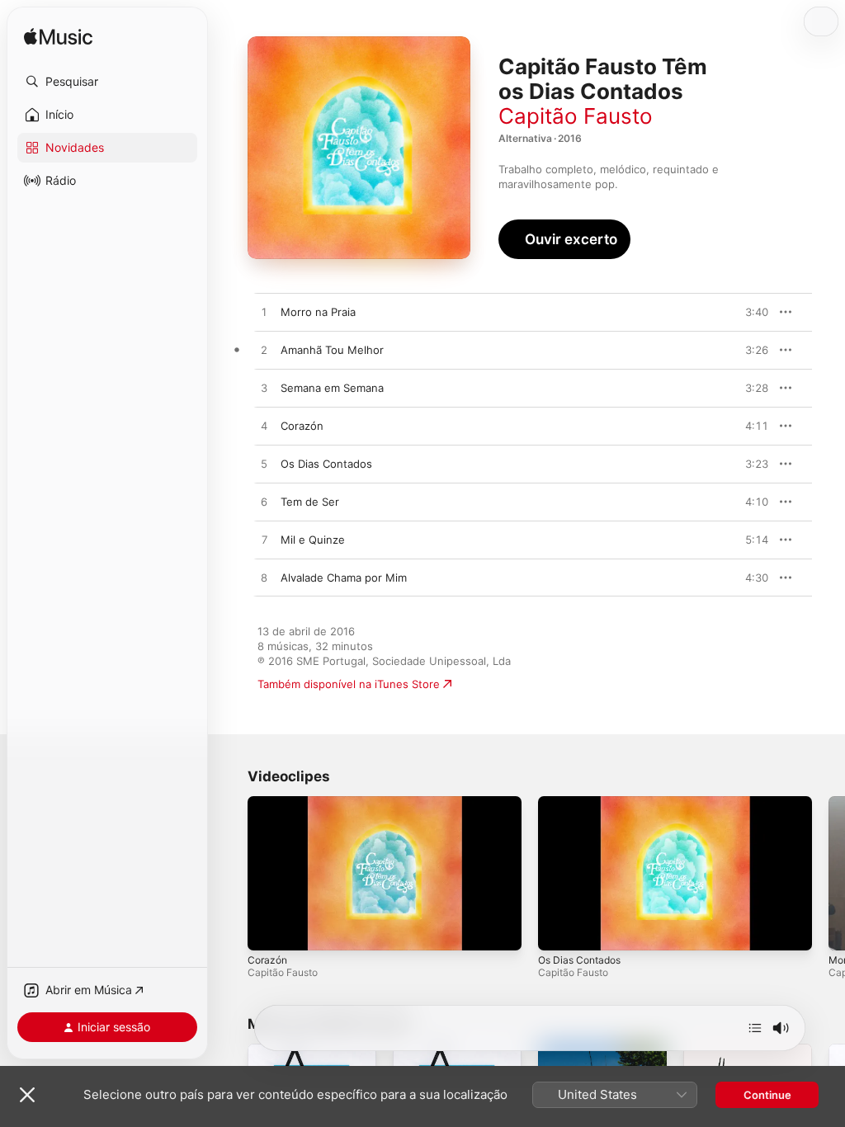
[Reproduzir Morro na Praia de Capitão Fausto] (264, 312)
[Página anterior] (231, 873)
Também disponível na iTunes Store (348, 684)
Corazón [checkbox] (302, 425)
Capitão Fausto (575, 116)
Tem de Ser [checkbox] (310, 501)
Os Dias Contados (579, 960)
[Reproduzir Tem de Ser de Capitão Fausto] (264, 502)
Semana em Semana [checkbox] (332, 387)
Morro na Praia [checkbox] (318, 311)
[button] (107, 82)
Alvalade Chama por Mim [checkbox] (344, 577)
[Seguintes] (755, 1028)
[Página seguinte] (828, 873)
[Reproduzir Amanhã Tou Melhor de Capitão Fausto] (264, 350)
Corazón (267, 960)
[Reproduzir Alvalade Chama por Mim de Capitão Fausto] (264, 578)
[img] (58, 37)
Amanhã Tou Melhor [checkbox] (332, 349)
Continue (767, 1094)
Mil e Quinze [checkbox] (313, 539)
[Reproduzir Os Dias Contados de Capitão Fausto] (264, 464)
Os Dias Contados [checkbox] (326, 463)
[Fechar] (27, 1094)
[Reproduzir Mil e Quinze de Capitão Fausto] (264, 540)
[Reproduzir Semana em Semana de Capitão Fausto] (264, 388)
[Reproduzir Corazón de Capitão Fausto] (264, 426)
